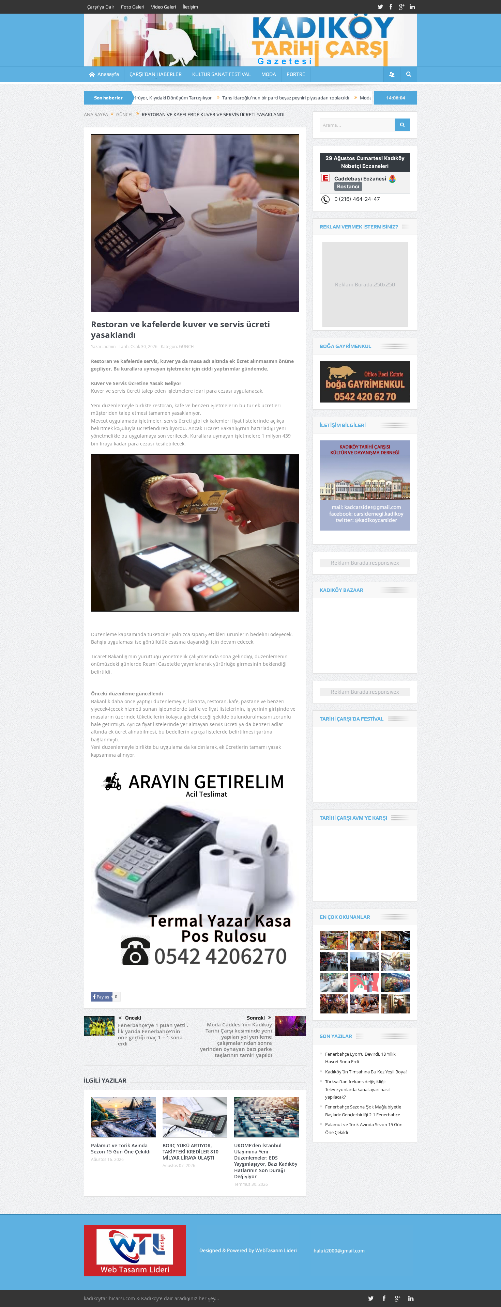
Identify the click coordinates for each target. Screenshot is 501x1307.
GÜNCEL (187, 346)
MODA (268, 74)
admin (110, 346)
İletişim (190, 7)
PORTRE (296, 74)
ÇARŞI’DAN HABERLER (156, 74)
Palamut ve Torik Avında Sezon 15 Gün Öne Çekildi (121, 1148)
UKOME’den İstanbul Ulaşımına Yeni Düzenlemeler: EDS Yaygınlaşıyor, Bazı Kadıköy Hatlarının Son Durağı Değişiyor (266, 1161)
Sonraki (256, 1018)
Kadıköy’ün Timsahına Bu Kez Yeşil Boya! (366, 1072)
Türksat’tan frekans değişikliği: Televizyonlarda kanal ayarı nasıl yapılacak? (357, 1089)
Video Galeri (163, 7)
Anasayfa (108, 74)
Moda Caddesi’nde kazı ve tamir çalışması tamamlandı (344, 97)
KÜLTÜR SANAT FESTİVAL (221, 74)
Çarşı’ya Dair (100, 7)
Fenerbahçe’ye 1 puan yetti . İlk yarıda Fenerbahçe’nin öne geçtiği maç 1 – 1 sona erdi (153, 1034)
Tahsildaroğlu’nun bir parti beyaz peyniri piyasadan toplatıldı (212, 97)
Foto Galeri (132, 7)
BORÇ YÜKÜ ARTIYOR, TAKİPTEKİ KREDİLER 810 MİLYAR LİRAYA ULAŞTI (190, 1151)
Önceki (133, 1018)
